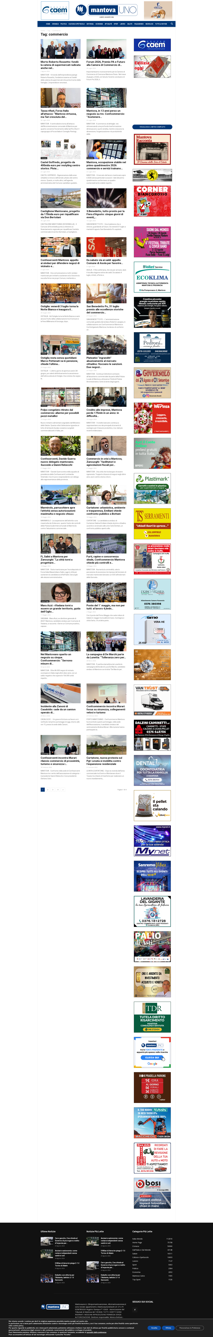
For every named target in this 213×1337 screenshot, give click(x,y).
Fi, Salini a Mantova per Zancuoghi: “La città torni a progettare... (56, 559)
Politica (64, 24)
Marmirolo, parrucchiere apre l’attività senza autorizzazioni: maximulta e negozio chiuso (58, 510)
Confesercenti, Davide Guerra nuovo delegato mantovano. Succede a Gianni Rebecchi (58, 461)
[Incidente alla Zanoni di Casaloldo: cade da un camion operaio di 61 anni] (61, 693)
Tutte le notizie (161, 24)
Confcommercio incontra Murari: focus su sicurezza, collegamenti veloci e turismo (106, 709)
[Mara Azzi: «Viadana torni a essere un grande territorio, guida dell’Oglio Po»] (61, 592)
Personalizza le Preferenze (189, 1328)
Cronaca (55, 24)
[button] (170, 24)
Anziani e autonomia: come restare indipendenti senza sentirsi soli (66, 1253)
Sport (116, 24)
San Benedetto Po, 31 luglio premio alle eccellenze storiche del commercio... (105, 309)
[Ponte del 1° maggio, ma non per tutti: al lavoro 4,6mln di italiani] (106, 592)
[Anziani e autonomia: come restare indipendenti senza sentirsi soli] (47, 1253)
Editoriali (90, 24)
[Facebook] (134, 1309)
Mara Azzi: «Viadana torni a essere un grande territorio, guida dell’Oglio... (60, 608)
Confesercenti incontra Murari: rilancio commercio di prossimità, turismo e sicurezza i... (60, 760)
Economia (99, 24)
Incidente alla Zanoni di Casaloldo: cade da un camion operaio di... (58, 709)
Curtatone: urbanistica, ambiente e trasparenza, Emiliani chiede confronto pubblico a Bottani (106, 510)
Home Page (45, 106)
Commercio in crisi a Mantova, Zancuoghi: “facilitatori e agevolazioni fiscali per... (104, 461)
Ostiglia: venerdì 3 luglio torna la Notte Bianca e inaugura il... (59, 308)
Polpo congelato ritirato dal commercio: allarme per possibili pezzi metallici (60, 413)
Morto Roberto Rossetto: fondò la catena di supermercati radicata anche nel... (60, 65)
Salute (129, 24)
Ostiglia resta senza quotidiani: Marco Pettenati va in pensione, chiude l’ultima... (59, 361)
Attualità (108, 24)
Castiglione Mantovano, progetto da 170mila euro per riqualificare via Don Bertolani (60, 214)
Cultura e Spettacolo (77, 24)
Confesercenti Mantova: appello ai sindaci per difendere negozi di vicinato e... (60, 263)
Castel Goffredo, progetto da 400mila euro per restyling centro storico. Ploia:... (60, 165)
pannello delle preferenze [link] (96, 1332)
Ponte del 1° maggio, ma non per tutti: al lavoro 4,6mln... (106, 607)
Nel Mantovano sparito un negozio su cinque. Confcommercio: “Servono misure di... (56, 659)
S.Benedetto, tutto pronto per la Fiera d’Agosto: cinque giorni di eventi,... (105, 214)
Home (48, 24)
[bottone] (152, 127)
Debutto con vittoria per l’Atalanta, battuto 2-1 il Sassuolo (64, 1277)
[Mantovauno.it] (106, 10)
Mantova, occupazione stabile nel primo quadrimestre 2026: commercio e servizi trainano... (106, 165)
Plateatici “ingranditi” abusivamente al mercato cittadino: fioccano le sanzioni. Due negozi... (104, 362)
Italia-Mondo (139, 24)
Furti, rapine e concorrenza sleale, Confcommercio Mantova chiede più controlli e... (106, 559)
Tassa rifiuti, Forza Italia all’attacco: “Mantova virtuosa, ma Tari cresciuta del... (59, 113)
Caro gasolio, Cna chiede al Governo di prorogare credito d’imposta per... (67, 1240)
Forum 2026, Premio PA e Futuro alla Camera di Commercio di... (106, 63)
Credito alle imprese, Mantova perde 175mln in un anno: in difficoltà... (104, 413)
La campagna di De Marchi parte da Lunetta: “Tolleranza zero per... (106, 656)
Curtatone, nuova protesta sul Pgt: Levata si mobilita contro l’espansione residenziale (104, 760)
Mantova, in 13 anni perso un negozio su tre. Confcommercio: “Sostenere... (106, 113)
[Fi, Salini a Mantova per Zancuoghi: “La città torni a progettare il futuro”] (61, 543)
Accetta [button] (154, 1328)
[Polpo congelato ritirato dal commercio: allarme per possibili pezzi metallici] (61, 397)
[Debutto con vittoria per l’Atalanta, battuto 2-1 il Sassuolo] (47, 1278)
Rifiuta (168, 1328)
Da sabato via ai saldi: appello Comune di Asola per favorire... (105, 262)
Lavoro (122, 24)
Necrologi (149, 24)
